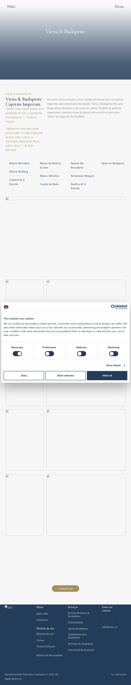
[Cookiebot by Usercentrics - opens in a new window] (113, 307)
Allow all (107, 375)
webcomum (120, 674)
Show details (113, 365)
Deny (24, 375)
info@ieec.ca (109, 627)
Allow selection (65, 375)
